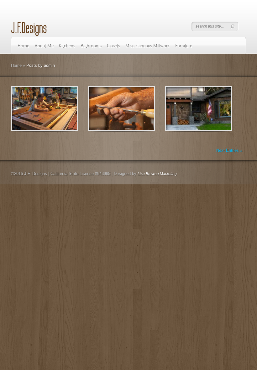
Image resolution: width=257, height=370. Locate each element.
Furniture (183, 45)
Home (23, 45)
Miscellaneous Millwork (147, 45)
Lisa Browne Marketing (157, 174)
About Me (44, 45)
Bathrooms (91, 45)
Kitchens (67, 45)
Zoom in (30, 108)
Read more (60, 108)
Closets (113, 45)
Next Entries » (229, 150)
